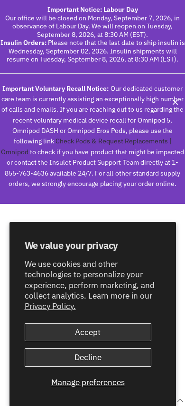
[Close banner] (175, 102)
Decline (88, 357)
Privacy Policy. (50, 306)
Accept (88, 332)
